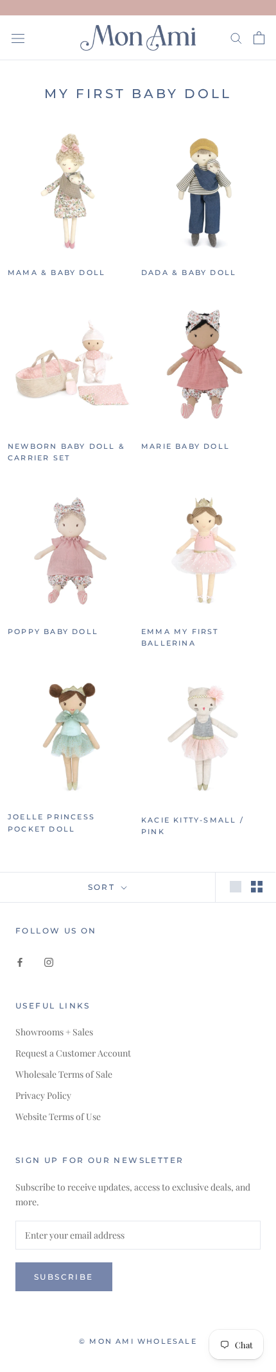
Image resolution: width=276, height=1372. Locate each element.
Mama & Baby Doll (56, 272)
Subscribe (64, 1277)
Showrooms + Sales (54, 1032)
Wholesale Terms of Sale (63, 1074)
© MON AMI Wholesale (138, 1341)
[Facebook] (19, 961)
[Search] (236, 37)
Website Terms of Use (58, 1116)
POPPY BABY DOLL (53, 631)
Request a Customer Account (73, 1053)
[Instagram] (48, 961)
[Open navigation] (18, 37)
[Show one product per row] (235, 886)
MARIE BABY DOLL (185, 446)
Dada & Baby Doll (188, 272)
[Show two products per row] (257, 886)
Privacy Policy (43, 1095)
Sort (103, 887)
